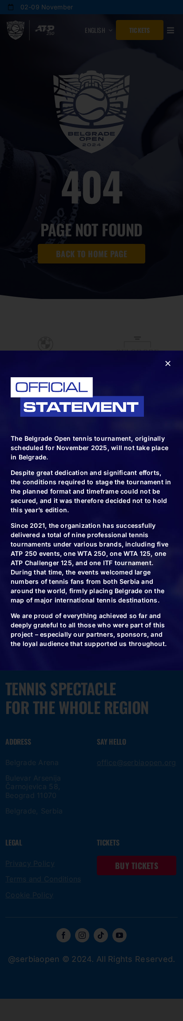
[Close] (168, 363)
